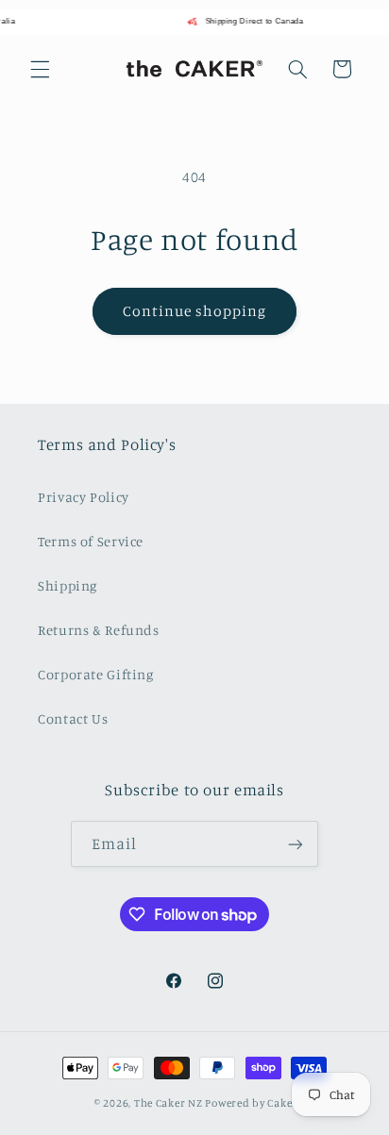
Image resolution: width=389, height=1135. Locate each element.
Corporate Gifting (96, 674)
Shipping (67, 585)
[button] (39, 69)
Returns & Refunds (99, 630)
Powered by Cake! (250, 1103)
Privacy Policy (83, 497)
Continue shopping (195, 311)
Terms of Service (91, 541)
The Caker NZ (168, 1103)
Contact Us (73, 718)
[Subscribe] (295, 844)
